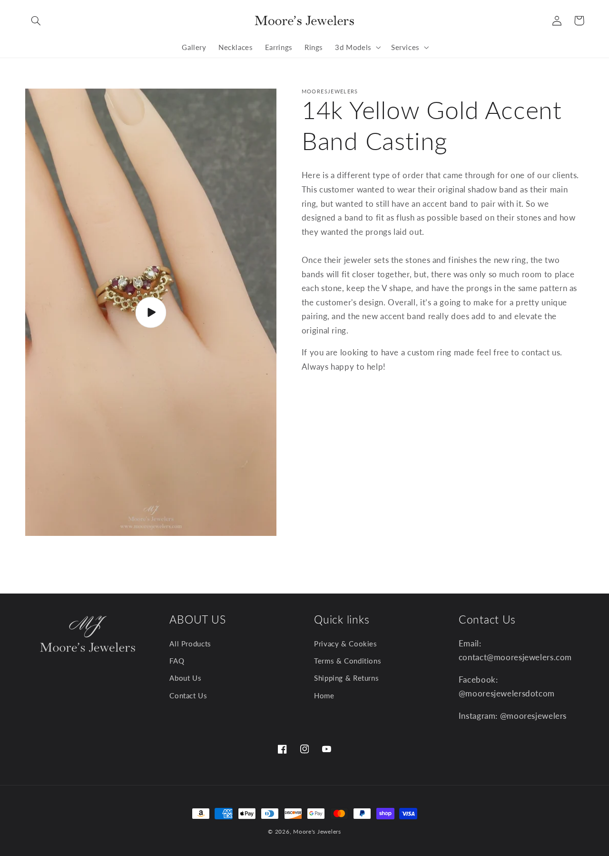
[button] (36, 20)
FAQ (176, 661)
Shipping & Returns (346, 678)
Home (324, 696)
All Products (190, 644)
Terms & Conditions (347, 661)
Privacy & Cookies (345, 644)
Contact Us (188, 696)
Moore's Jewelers (317, 831)
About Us (185, 678)
